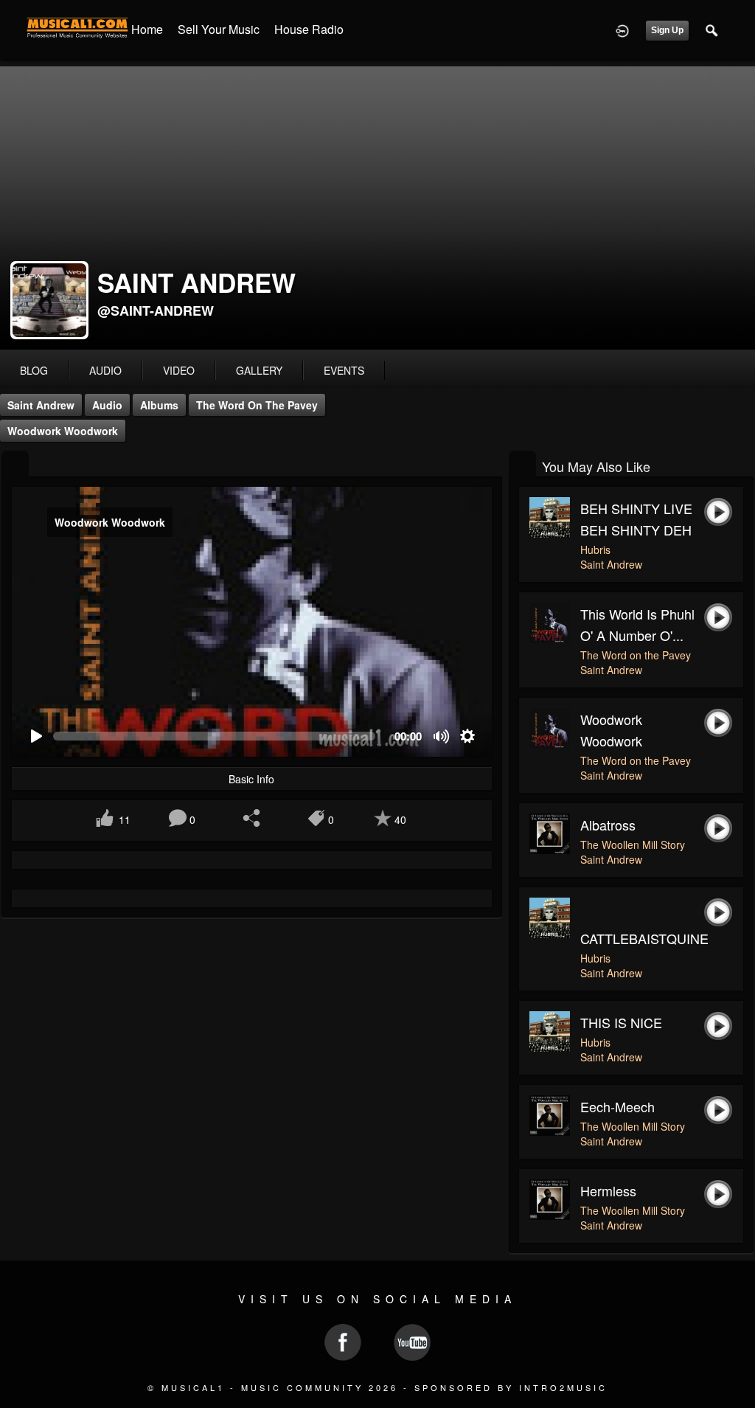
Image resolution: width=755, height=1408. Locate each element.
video (179, 370)
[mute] (442, 736)
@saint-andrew (155, 310)
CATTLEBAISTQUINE (644, 938)
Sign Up (667, 30)
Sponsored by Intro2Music (511, 1387)
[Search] (712, 29)
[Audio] (15, 465)
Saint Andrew (40, 405)
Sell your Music (219, 29)
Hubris (595, 549)
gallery (259, 370)
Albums (159, 405)
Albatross (608, 824)
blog (34, 370)
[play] (36, 736)
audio (105, 370)
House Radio (309, 29)
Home (147, 29)
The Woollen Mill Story (632, 844)
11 (125, 819)
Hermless (608, 1190)
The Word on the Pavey (257, 405)
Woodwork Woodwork (62, 430)
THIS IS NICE (621, 1022)
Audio (107, 405)
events (344, 370)
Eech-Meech (617, 1106)
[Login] (622, 29)
